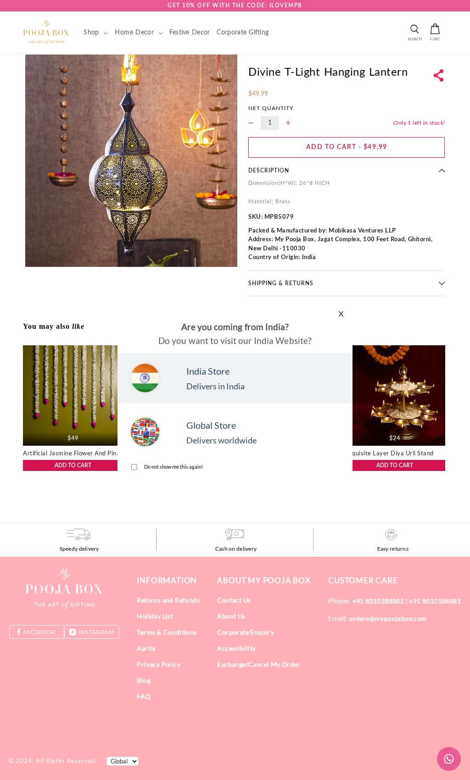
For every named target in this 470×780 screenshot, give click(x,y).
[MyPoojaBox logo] (46, 32)
